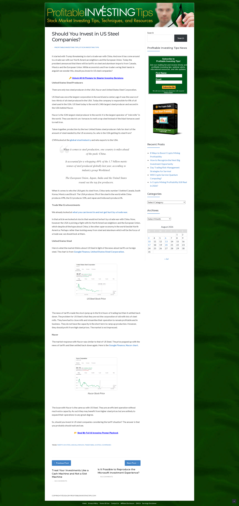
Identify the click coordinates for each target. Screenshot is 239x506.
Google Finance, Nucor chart (123, 345)
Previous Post (62, 463)
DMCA (138, 503)
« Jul (166, 258)
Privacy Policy (93, 503)
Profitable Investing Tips (66, 47)
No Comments (60, 481)
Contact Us (115, 503)
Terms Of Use (104, 503)
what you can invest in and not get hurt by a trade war (99, 212)
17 (149, 245)
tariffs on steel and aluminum (70, 445)
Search (150, 32)
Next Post (131, 463)
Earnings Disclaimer (149, 503)
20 (166, 245)
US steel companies (102, 445)
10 (149, 241)
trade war (89, 445)
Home (84, 503)
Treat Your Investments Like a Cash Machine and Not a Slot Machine (70, 473)
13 (166, 241)
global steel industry (80, 140)
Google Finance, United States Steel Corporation (99, 251)
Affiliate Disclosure (127, 503)
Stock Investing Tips (89, 47)
